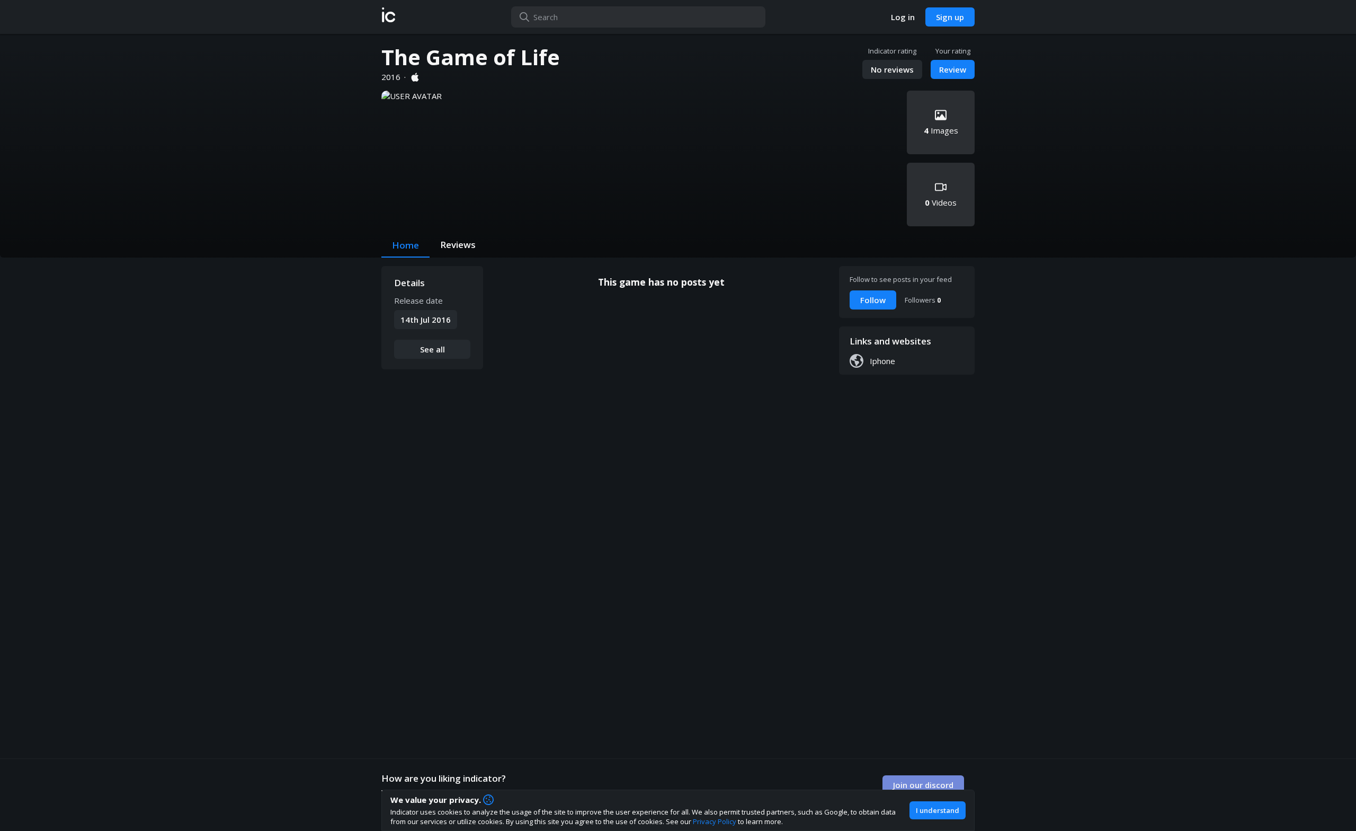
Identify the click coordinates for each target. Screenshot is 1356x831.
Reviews (458, 244)
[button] (388, 17)
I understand (937, 810)
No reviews (892, 69)
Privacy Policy (714, 821)
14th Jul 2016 (425, 319)
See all (432, 349)
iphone (882, 361)
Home (405, 245)
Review (952, 69)
